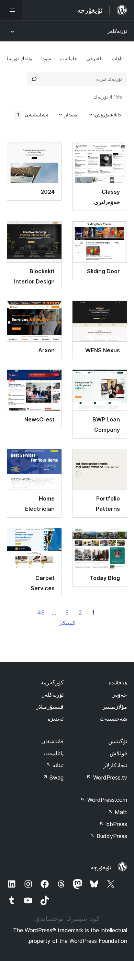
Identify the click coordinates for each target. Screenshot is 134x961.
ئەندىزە (56, 718)
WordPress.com (103, 799)
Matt (117, 812)
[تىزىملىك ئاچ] (11, 10)
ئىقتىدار (72, 114)
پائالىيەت (54, 753)
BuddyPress (108, 836)
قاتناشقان (52, 741)
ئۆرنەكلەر (117, 31)
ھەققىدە (118, 682)
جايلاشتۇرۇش (108, 114)
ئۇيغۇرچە (101, 867)
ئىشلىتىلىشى (33, 114)
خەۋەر (119, 694)
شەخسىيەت (113, 718)
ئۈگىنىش (117, 741)
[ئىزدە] (34, 79)
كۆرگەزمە (52, 682)
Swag (53, 777)
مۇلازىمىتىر (115, 706)
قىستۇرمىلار (50, 706)
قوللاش (118, 753)
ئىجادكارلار (115, 765)
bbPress (113, 824)
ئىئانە (55, 765)
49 (41, 612)
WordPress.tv (106, 777)
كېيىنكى (67, 622)
